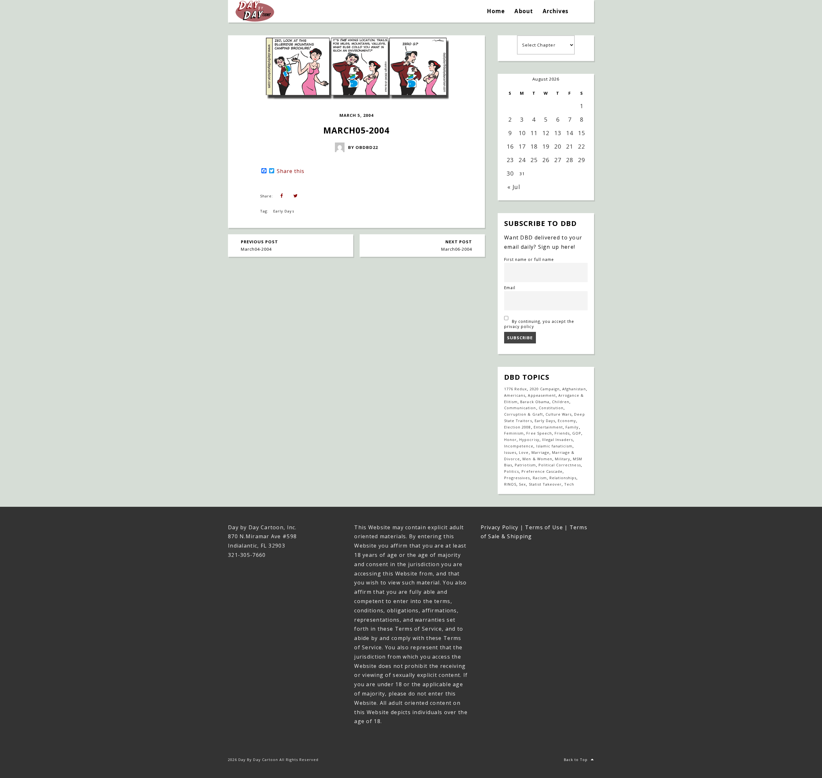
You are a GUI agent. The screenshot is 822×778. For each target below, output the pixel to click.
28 (569, 160)
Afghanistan (574, 388)
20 (557, 146)
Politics (511, 471)
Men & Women (537, 458)
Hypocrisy (529, 439)
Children (560, 401)
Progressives (517, 477)
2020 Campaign (545, 388)
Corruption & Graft (523, 414)
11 (534, 133)
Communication (520, 407)
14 (569, 133)
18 (534, 146)
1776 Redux (515, 388)
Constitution (551, 407)
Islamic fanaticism (554, 446)
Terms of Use (544, 527)
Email (509, 287)
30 (510, 173)
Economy (567, 420)
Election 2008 (517, 427)
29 (581, 160)
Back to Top (576, 759)
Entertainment (548, 427)
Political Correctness (559, 464)
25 (534, 160)
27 (557, 160)
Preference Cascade (542, 471)
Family (572, 427)
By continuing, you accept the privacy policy (539, 324)
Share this (290, 171)
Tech (569, 484)
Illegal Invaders (557, 439)
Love (524, 452)
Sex (522, 484)
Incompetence (518, 446)
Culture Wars (559, 414)
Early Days (283, 211)
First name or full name (529, 259)
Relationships (563, 477)
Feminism (514, 433)
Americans (514, 395)
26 (545, 160)
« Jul (513, 187)
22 (581, 146)
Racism (540, 477)
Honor (510, 439)
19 (545, 146)
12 (545, 133)
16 (510, 146)
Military (562, 458)
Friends (562, 433)
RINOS (510, 484)
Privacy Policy (500, 527)
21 (569, 146)
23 (510, 160)
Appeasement (541, 395)
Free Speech (539, 433)
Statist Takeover (545, 484)
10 (522, 133)
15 (581, 133)
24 (522, 160)
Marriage (540, 452)
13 (557, 133)
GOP (576, 433)
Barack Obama (534, 401)
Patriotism (525, 464)
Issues (510, 452)
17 (522, 146)
